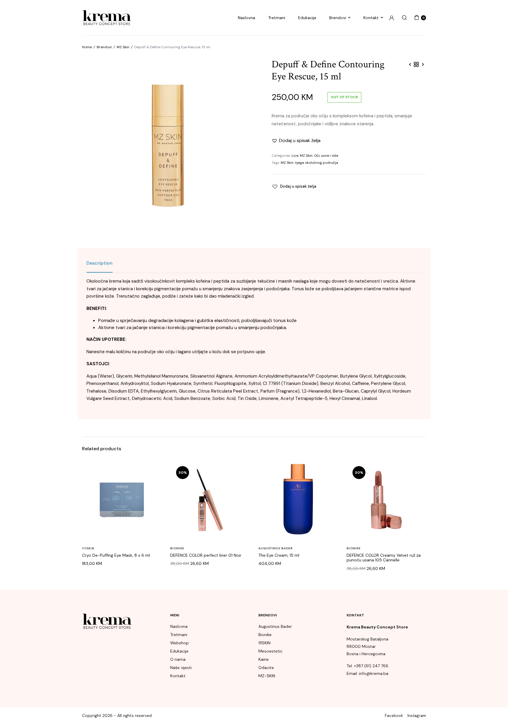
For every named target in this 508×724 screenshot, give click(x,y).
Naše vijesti (181, 667)
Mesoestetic (270, 651)
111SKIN (88, 548)
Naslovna (246, 17)
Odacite (266, 667)
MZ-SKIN (266, 675)
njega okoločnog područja (316, 162)
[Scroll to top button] (494, 710)
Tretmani (276, 17)
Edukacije (307, 17)
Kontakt (371, 17)
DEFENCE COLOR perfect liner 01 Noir (205, 555)
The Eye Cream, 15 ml (278, 555)
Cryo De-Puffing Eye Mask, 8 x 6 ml (116, 555)
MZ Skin (123, 47)
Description (99, 263)
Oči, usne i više (326, 155)
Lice (295, 155)
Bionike (177, 548)
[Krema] (106, 18)
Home (87, 47)
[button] (296, 140)
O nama (178, 659)
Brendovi (337, 17)
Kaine (263, 659)
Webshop (179, 642)
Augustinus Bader (275, 548)
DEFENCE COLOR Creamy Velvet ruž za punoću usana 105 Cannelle (384, 558)
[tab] (99, 263)
